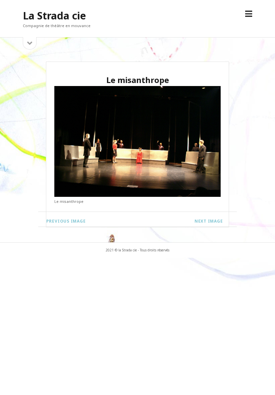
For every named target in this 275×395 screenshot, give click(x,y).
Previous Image (66, 221)
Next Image (209, 221)
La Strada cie (54, 15)
